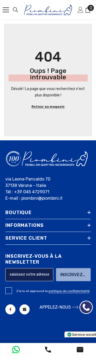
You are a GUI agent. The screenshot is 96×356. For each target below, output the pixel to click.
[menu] (6, 10)
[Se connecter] (80, 10)
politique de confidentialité (69, 291)
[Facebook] (10, 309)
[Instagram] (24, 309)
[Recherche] (15, 10)
